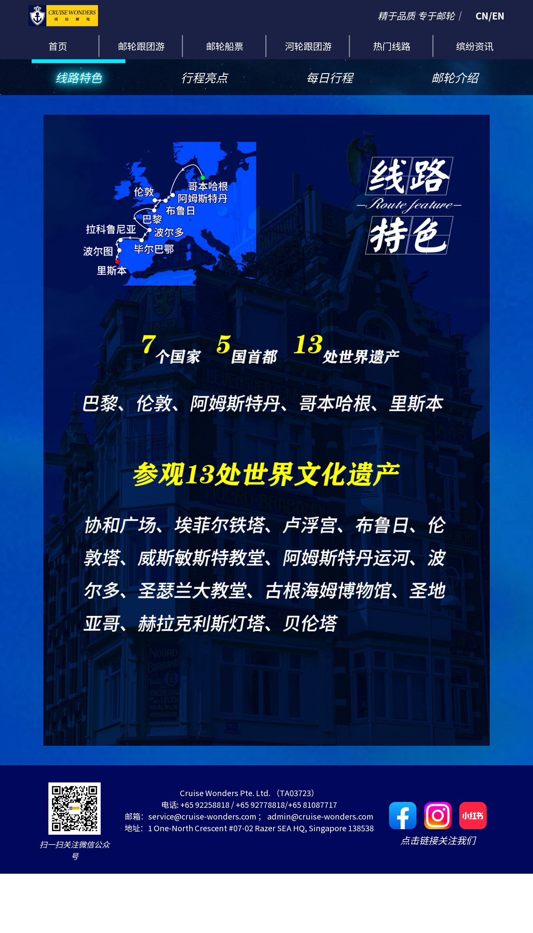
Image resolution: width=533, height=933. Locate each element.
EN (498, 15)
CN (482, 15)
